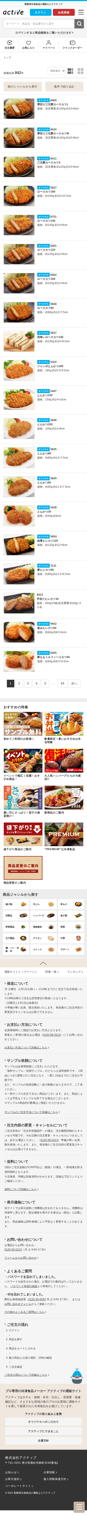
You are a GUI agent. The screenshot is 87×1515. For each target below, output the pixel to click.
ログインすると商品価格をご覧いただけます (43, 32)
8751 (53, 216)
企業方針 (43, 1440)
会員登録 (64, 12)
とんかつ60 (44, 482)
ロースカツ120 (46, 249)
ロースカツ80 (45, 308)
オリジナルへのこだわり (43, 1421)
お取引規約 (12, 1479)
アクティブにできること (43, 1431)
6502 (53, 274)
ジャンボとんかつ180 (50, 366)
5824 (53, 536)
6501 (53, 245)
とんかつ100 (45, 424)
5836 (53, 420)
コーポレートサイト (18, 1485)
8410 (53, 129)
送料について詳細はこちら (20, 1189)
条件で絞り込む (64, 86)
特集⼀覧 (50, 971)
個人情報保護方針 (55, 1479)
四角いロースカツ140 (50, 337)
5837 (53, 332)
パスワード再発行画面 (23, 1286)
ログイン (40, 12)
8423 (40, 594)
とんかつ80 (44, 453)
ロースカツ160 (46, 191)
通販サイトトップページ (19, 971)
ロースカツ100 (46, 278)
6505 (53, 652)
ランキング (74, 971)
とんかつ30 (44, 511)
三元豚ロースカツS (48, 162)
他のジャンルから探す (22, 86)
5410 (53, 362)
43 (62, 683)
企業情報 (49, 1472)
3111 (53, 565)
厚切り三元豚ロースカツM (53, 133)
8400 (53, 100)
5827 (53, 187)
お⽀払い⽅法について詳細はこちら (25, 1047)
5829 (53, 478)
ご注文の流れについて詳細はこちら (25, 1374)
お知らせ (11, 1472)
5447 (53, 391)
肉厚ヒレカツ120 (47, 540)
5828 (53, 304)
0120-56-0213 (51, 1034)
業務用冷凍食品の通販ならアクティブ (34, 1492)
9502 (53, 623)
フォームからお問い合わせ (20, 1257)
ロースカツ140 (46, 220)
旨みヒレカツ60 (46, 628)
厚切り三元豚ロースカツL (52, 104)
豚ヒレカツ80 (45, 569)
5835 (53, 449)
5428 (53, 507)
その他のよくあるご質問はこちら (24, 1312)
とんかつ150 (45, 395)
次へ (74, 683)
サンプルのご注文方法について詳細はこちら (31, 1112)
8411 (53, 158)
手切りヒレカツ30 (48, 598)
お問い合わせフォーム (17, 1304)
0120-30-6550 (37, 1299)
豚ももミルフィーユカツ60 (53, 657)
